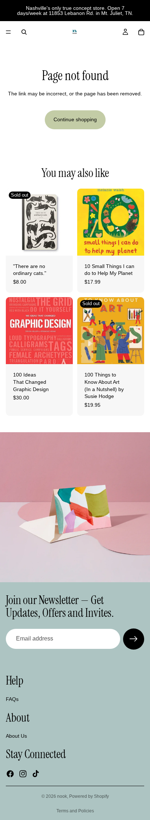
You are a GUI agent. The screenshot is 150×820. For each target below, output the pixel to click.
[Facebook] (10, 773)
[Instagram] (23, 773)
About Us (16, 735)
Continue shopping (75, 119)
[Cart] (141, 32)
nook (62, 796)
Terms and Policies (75, 810)
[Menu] (8, 32)
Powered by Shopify (89, 796)
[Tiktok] (35, 773)
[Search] (24, 32)
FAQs (12, 699)
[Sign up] (133, 639)
